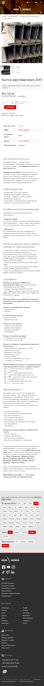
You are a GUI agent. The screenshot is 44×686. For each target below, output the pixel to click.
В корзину (10, 107)
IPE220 (31, 523)
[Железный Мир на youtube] (8, 568)
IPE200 (25, 523)
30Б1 (20, 507)
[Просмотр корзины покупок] (40, 12)
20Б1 (25, 503)
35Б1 (10, 511)
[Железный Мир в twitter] (8, 573)
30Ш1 (37, 507)
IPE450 (24, 527)
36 (21, 511)
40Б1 (38, 511)
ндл (20, 141)
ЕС (17, 542)
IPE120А (25, 519)
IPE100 (5, 519)
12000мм (25, 141)
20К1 (30, 503)
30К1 (26, 507)
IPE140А (38, 519)
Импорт (23, 542)
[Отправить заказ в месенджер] (5, 671)
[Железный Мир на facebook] (4, 568)
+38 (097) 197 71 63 (10, 660)
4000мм (16, 532)
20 (19, 503)
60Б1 (31, 515)
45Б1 (15, 515)
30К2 (31, 507)
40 (33, 511)
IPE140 (32, 519)
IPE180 (18, 523)
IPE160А (11, 523)
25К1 (9, 507)
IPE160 (5, 523)
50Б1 (26, 515)
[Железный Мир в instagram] (13, 568)
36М (27, 511)
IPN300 (31, 527)
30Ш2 (4, 511)
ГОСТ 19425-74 (24, 130)
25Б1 (4, 507)
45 (10, 515)
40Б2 (4, 515)
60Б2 (37, 515)
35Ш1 (16, 511)
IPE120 (18, 519)
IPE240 (38, 523)
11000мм (24, 532)
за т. (16, 102)
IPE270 (5, 527)
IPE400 (18, 527)
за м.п (16, 104)
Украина (21, 145)
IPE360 (11, 527)
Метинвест (31, 542)
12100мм (5, 536)
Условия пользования (26, 681)
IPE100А (11, 519)
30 (15, 507)
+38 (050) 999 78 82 (10, 663)
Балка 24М (19, 115)
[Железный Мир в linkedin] (13, 573)
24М (20, 135)
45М (21, 515)
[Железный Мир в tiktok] (3, 573)
